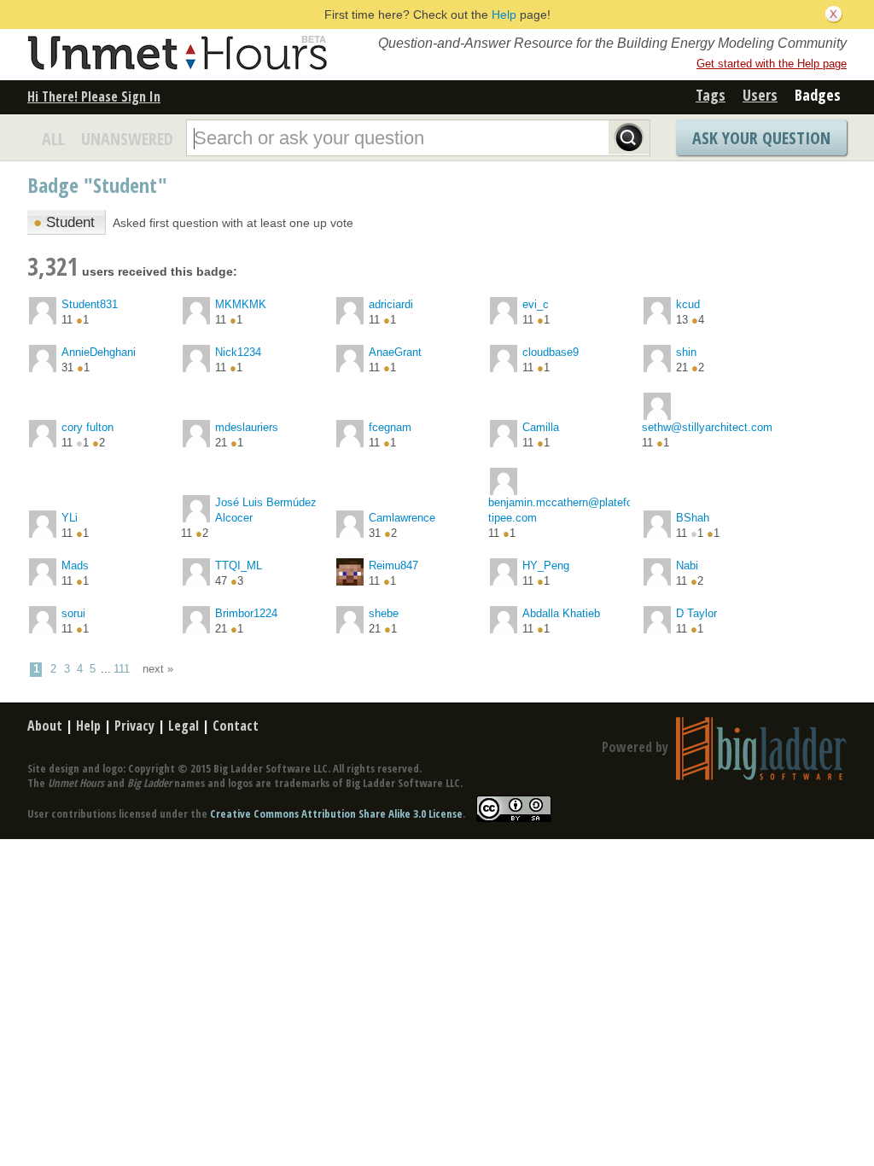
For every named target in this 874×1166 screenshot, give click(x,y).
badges (818, 95)
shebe (384, 613)
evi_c (535, 304)
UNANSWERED (127, 138)
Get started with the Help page (771, 63)
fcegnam (390, 427)
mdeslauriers (246, 427)
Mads (75, 565)
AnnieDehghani (98, 352)
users (760, 95)
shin (686, 352)
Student (64, 222)
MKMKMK (240, 304)
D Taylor (696, 613)
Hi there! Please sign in (93, 96)
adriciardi (391, 304)
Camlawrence (402, 517)
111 (122, 668)
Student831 (89, 304)
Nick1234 (238, 352)
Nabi (687, 565)
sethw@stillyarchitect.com (707, 427)
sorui (73, 613)
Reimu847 (393, 565)
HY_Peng (545, 565)
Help (504, 14)
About (44, 725)
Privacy (134, 725)
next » (158, 668)
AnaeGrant (395, 352)
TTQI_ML (238, 565)
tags (710, 95)
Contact (236, 725)
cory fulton (87, 427)
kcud (688, 304)
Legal (183, 725)
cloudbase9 (550, 352)
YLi (69, 517)
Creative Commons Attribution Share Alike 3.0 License (336, 813)
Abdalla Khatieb (561, 613)
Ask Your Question (761, 137)
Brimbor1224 (246, 613)
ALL (53, 138)
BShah (692, 517)
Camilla (540, 427)
